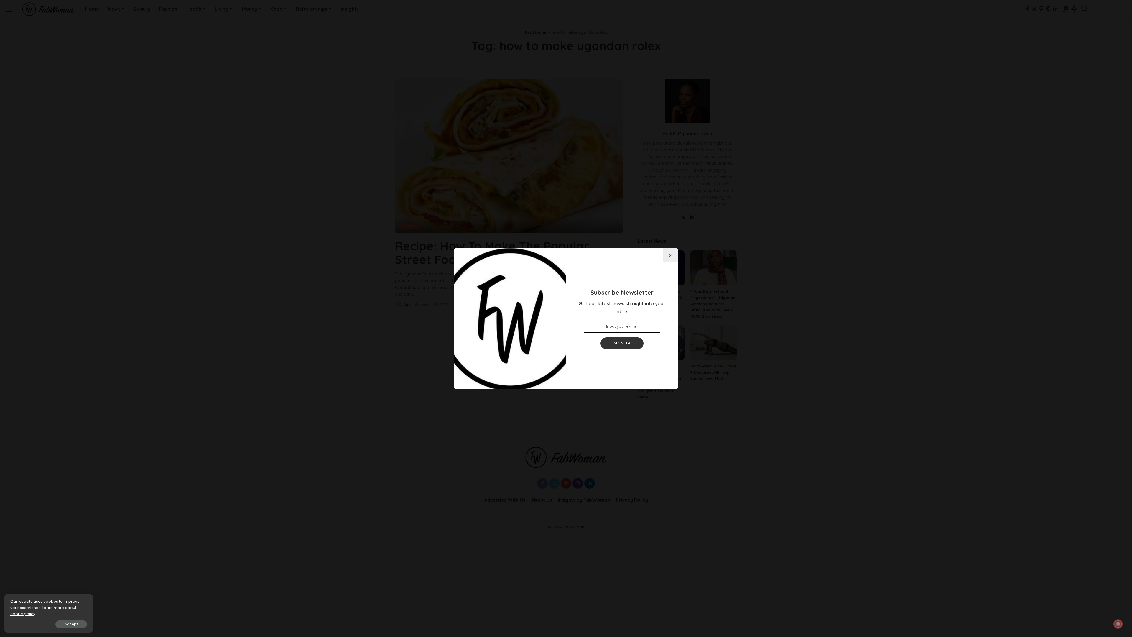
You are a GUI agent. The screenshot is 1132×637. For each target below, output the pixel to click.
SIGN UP (622, 343)
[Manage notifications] (1118, 624)
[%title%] (670, 255)
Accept (71, 624)
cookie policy (22, 613)
